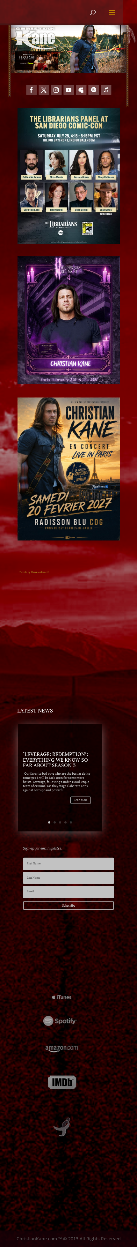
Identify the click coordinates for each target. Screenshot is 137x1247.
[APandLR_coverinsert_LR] (36, 69)
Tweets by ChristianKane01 (34, 572)
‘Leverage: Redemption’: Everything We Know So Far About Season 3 (55, 760)
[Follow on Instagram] (56, 90)
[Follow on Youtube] (68, 90)
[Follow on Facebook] (31, 90)
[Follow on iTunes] (106, 90)
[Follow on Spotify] (93, 90)
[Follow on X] (44, 90)
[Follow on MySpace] (81, 90)
